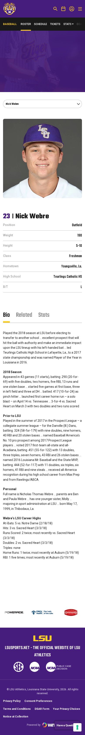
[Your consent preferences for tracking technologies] (77, 727)
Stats (67, 24)
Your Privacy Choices (66, 708)
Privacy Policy (11, 701)
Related (24, 315)
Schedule (40, 24)
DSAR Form (42, 708)
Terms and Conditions (17, 708)
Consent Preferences (38, 701)
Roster (26, 24)
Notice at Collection (15, 716)
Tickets (55, 24)
